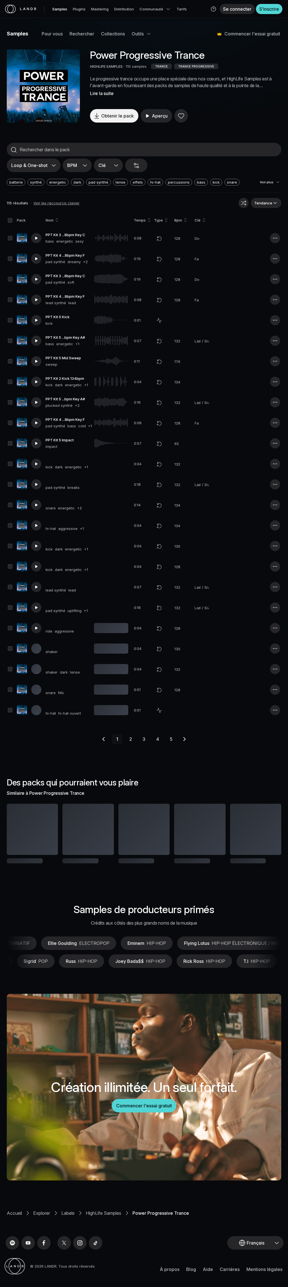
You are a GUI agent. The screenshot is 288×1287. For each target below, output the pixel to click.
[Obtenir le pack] (49, 829)
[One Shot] (159, 320)
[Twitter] (64, 1261)
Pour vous (52, 34)
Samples (59, 9)
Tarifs (182, 9)
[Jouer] (43, 86)
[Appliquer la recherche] (13, 149)
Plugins (79, 9)
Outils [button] (138, 34)
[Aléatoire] (243, 203)
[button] (213, 9)
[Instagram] (80, 1261)
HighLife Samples (103, 1231)
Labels (68, 1231)
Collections (113, 34)
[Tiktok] (95, 1261)
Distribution (124, 9)
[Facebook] (44, 1261)
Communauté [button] (151, 9)
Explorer (41, 1231)
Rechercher (81, 34)
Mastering (100, 9)
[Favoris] (181, 116)
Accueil (14, 1231)
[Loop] (159, 238)
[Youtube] (28, 1261)
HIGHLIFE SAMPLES (106, 66)
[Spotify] (12, 1261)
